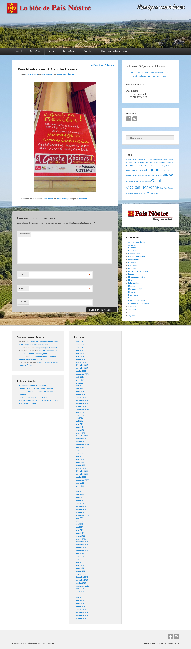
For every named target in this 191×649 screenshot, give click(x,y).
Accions (52, 51)
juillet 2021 (80, 521)
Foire (128, 166)
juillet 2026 (80, 345)
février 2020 (80, 571)
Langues (131, 274)
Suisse (135, 193)
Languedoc (153, 170)
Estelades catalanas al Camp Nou (32, 386)
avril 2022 (80, 495)
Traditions (132, 310)
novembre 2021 (82, 509)
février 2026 (80, 359)
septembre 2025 (82, 374)
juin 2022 (79, 489)
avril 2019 (80, 601)
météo (168, 174)
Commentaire (24, 234)
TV (147, 193)
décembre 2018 (82, 612)
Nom (21, 274)
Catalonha (129, 162)
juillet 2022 (80, 486)
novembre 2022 (82, 474)
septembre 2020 (82, 551)
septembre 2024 (82, 409)
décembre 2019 (82, 577)
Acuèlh (19, 51)
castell (163, 159)
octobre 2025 (81, 371)
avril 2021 (80, 530)
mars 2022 (80, 498)
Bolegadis (138, 159)
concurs (136, 162)
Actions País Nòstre (136, 242)
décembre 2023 (82, 436)
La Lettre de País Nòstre (138, 271)
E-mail (21, 288)
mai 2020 (79, 562)
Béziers (144, 159)
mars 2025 (80, 392)
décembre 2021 (82, 506)
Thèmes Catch (172, 643)
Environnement (134, 265)
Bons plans (132, 251)
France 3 (137, 166)
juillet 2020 (80, 556)
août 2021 (80, 518)
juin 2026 (79, 348)
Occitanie (147, 181)
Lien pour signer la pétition (46, 348)
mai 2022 (79, 492)
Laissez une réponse (65, 74)
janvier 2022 (81, 503)
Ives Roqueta (163, 166)
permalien (83, 199)
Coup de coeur (134, 254)
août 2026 (80, 342)
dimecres (157, 162)
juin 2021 (79, 524)
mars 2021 (80, 533)
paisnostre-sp (47, 74)
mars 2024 (80, 427)
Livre (130, 280)
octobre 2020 (81, 548)
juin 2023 (79, 453)
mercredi (129, 175)
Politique (131, 298)
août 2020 (80, 554)
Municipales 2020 (158, 175)
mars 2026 (80, 356)
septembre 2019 (82, 586)
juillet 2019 (80, 592)
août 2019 (80, 589)
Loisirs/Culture (134, 283)
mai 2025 (79, 386)
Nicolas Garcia (139, 181)
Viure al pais (154, 193)
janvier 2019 (81, 609)
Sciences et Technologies (138, 304)
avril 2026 (80, 353)
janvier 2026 (81, 362)
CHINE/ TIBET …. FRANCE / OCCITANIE (36, 389)
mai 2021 (79, 527)
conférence (144, 162)
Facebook (128, 118)
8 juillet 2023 (130, 159)
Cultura (150, 162)
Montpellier (147, 175)
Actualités (132, 245)
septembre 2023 (82, 445)
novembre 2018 (82, 615)
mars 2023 (80, 462)
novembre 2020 (82, 545)
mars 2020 (80, 568)
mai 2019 (79, 598)
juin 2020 (79, 559)
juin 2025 (79, 383)
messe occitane (138, 175)
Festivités (132, 268)
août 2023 (80, 448)
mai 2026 (79, 351)
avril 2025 (80, 389)
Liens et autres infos (136, 277)
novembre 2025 (82, 368)
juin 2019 (79, 595)
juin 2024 (79, 418)
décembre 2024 (82, 400)
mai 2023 (79, 456)
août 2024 (80, 412)
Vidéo (130, 312)
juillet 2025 (80, 380)
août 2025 (80, 377)
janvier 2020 (81, 574)
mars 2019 (80, 604)
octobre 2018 (81, 618)
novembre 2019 (82, 580)
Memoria (131, 286)
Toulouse (141, 193)
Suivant (110, 65)
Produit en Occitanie (136, 301)
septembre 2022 (82, 480)
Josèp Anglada (141, 170)
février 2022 (80, 501)
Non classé (48, 199)
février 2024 (80, 430)
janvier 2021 (81, 539)
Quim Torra (163, 188)
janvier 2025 (81, 398)
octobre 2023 (81, 442)
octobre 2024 (81, 406)
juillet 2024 (80, 415)
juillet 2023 (80, 450)
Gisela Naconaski (147, 166)
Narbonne (129, 181)
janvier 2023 (81, 468)
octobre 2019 (81, 583)
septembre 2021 (82, 515)
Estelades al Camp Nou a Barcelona (33, 398)
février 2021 (80, 536)
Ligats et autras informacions (114, 51)
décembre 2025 (82, 365)
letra (163, 170)
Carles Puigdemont (154, 159)
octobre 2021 (81, 512)
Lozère (167, 170)
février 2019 (80, 607)
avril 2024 (80, 424)
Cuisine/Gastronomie (136, 257)
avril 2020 (80, 565)
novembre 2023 (82, 439)
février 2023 (80, 465)
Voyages (131, 315)
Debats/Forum (69, 51)
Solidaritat (132, 307)
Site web (22, 302)
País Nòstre (35, 51)
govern (155, 166)
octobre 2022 (81, 477)
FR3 (131, 166)
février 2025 (80, 395)
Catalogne (169, 159)
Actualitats (88, 51)
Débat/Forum (133, 260)
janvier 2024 (81, 433)
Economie (132, 262)
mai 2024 (79, 421)
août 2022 (80, 483)
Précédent (97, 65)
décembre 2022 (82, 471)
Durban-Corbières (166, 162)
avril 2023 (80, 459)
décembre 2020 (82, 542)
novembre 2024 (82, 403)
